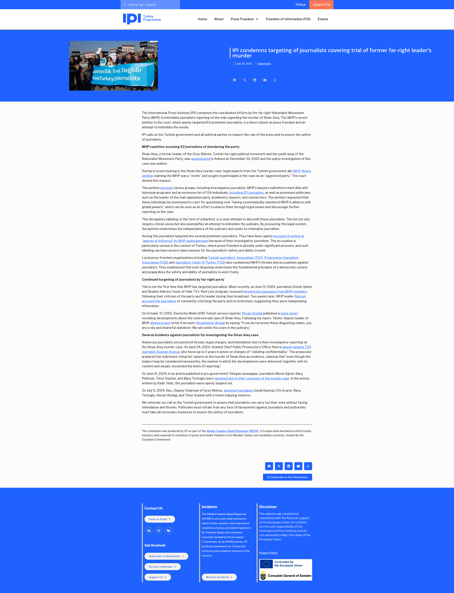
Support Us (321, 4)
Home (202, 19)
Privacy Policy (268, 553)
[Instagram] (158, 530)
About (219, 19)
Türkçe (300, 4)
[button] (235, 80)
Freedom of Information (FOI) (288, 19)
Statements (264, 63)
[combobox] (150, 4)
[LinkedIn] (149, 530)
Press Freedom (242, 19)
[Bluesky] (168, 530)
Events (323, 19)
